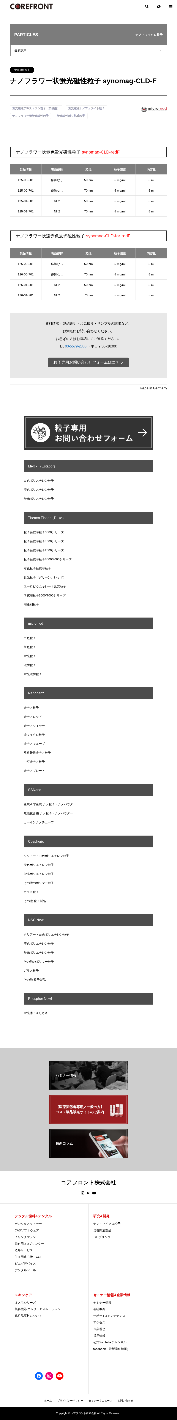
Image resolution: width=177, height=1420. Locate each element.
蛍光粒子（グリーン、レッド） (45, 577)
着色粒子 (30, 647)
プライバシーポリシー (70, 1400)
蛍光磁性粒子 (22, 69)
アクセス (99, 1322)
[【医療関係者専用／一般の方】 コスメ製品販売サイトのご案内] (88, 1122)
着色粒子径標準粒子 (37, 568)
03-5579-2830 (76, 346)
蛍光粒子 (30, 656)
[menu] (158, 6)
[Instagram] (82, 1192)
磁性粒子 (30, 665)
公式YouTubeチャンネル (109, 1342)
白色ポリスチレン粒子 (39, 480)
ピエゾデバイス (25, 1263)
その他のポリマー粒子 (39, 883)
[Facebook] (88, 1192)
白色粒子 (30, 638)
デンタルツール (25, 1270)
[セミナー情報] (88, 1088)
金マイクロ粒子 (34, 734)
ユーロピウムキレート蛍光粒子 (45, 586)
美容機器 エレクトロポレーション (38, 1309)
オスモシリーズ (25, 1302)
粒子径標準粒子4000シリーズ (44, 541)
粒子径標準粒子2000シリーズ (44, 550)
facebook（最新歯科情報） (111, 1349)
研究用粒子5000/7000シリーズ (45, 595)
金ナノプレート (34, 770)
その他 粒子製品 (35, 901)
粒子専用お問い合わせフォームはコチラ (88, 362)
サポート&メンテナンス (109, 1315)
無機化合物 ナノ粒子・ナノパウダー (48, 813)
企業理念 (99, 1329)
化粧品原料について (28, 1315)
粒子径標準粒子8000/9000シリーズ (48, 559)
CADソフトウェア (27, 1230)
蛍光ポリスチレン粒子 (39, 498)
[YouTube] (94, 1192)
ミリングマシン (25, 1237)
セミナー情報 (102, 1302)
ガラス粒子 (31, 892)
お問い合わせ (125, 1400)
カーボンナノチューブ (39, 822)
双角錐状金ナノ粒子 (37, 752)
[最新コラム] (88, 1156)
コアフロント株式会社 (88, 1182)
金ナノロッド (33, 716)
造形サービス (24, 1250)
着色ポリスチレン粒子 (39, 489)
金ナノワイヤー (34, 725)
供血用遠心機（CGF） (30, 1257)
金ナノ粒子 (31, 707)
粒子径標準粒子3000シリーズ (44, 532)
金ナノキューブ (34, 743)
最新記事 (20, 50)
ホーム (48, 1400)
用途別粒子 (31, 604)
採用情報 (99, 1335)
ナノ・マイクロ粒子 (106, 1223)
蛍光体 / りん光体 (35, 1013)
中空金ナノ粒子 (34, 761)
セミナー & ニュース (100, 1400)
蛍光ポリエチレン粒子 (39, 874)
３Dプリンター (103, 1237)
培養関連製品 (102, 1230)
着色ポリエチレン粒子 (39, 865)
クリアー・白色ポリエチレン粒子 (46, 856)
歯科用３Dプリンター (29, 1243)
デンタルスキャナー (28, 1223)
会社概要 (99, 1309)
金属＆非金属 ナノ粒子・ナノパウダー (50, 804)
